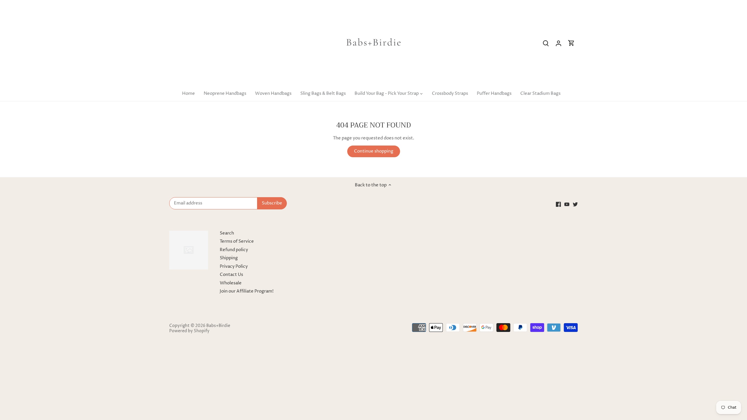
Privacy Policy (234, 266)
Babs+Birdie (218, 325)
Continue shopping (373, 151)
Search (227, 233)
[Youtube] (566, 204)
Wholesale (231, 283)
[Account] (558, 43)
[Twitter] (575, 204)
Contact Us (231, 275)
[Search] (545, 43)
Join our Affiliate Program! (247, 291)
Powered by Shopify (189, 331)
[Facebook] (558, 204)
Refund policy (234, 250)
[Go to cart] (571, 43)
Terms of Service (237, 241)
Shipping (229, 258)
